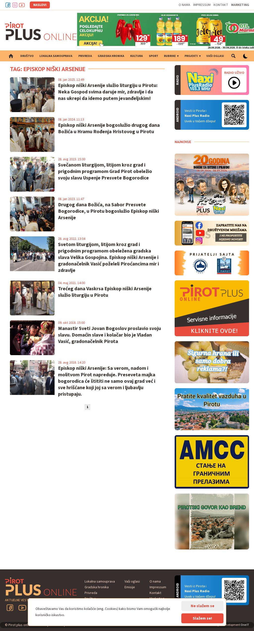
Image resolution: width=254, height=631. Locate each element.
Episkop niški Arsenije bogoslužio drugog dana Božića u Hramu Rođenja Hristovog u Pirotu (109, 128)
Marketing (240, 4)
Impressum (202, 4)
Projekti (191, 56)
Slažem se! (202, 618)
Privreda (85, 56)
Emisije (130, 587)
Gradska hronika (111, 56)
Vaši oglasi (215, 56)
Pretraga (233, 55)
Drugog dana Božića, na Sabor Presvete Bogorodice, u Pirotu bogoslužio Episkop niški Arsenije (108, 211)
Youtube (22, 5)
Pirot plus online (41, 31)
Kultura (136, 56)
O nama (184, 4)
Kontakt (221, 4)
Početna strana (10, 55)
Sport (153, 56)
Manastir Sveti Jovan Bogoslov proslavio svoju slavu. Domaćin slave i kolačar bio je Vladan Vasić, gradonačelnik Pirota (109, 335)
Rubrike (170, 56)
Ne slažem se (202, 606)
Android (234, 114)
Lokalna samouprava (55, 56)
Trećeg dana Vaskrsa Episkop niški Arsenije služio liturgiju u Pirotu (105, 292)
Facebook (8, 5)
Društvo (27, 56)
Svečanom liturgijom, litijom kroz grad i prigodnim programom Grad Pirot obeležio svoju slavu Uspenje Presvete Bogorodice (105, 171)
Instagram (15, 5)
